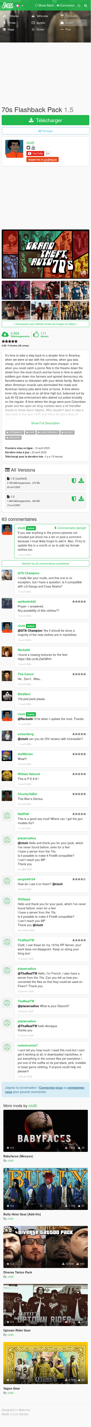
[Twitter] (28, 147)
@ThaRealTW (27, 973)
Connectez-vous (51, 1087)
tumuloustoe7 (28, 1045)
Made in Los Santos (15, 1414)
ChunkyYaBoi (27, 794)
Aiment (45, 336)
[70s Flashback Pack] (45, 254)
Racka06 (24, 650)
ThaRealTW (26, 940)
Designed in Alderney (16, 1410)
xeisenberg (26, 734)
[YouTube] (33, 147)
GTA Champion (28, 573)
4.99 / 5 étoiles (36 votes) (15, 345)
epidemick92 (27, 601)
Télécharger (48, 120)
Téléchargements (20, 336)
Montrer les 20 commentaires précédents (45, 563)
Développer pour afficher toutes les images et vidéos (45, 324)
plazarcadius (27, 838)
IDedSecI (24, 694)
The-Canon (26, 674)
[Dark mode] (79, 5)
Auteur (30, 528)
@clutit (23, 739)
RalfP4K (23, 814)
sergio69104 (26, 879)
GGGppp (24, 899)
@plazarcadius (28, 1006)
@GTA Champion (30, 630)
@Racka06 (25, 719)
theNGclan (25, 754)
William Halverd (29, 774)
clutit (30, 142)
